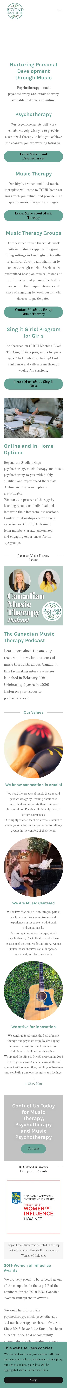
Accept (33, 1380)
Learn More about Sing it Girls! (33, 384)
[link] (15, 11)
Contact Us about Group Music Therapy (33, 312)
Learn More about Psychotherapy (33, 156)
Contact (33, 1149)
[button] (60, 11)
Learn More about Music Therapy (33, 216)
